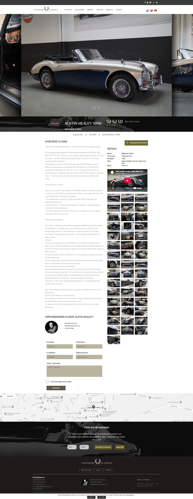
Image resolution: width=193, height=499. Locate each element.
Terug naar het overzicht (138, 143)
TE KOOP (92, 135)
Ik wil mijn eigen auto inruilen (61, 382)
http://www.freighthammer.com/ (69, 301)
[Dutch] (147, 10)
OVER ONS (99, 10)
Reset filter (120, 447)
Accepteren (91, 497)
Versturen (56, 388)
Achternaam (80, 342)
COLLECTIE (68, 10)
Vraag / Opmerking (53, 363)
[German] (155, 10)
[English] (151, 10)
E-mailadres (51, 353)
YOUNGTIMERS (79, 10)
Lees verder (101, 497)
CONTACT (119, 10)
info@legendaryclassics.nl (72, 326)
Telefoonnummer (82, 353)
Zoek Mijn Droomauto (103, 447)
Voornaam (50, 342)
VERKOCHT (109, 10)
